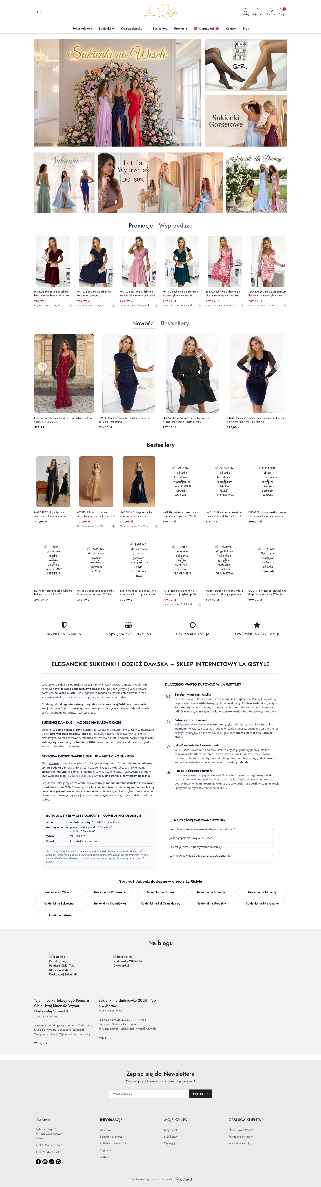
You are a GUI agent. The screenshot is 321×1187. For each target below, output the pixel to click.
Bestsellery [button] (175, 323)
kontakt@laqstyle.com (49, 1145)
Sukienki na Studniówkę (109, 903)
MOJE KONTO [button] (175, 1120)
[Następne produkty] (278, 256)
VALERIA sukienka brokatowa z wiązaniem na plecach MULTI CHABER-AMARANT (180, 514)
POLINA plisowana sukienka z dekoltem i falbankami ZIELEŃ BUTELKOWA (265, 293)
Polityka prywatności (113, 1143)
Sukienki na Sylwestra (59, 903)
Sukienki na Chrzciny (262, 892)
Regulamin (106, 1150)
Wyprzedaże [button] (175, 225)
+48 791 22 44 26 (47, 1151)
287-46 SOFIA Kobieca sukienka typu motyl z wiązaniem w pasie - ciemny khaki (124, 419)
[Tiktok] (51, 1161)
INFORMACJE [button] (111, 1120)
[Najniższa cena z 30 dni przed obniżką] (113, 306)
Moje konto (171, 1130)
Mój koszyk (171, 1136)
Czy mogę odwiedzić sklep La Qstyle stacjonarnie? (200, 855)
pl (37, 12)
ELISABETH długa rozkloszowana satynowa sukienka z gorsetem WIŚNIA (267, 514)
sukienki (54, 763)
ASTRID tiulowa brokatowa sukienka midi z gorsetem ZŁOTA (96, 514)
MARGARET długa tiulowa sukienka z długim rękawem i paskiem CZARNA (50, 514)
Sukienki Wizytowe (59, 915)
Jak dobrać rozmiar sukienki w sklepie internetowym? (202, 829)
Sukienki (47, 729)
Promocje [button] (141, 225)
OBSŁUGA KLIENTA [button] (244, 1120)
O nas (104, 1156)
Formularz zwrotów (240, 1136)
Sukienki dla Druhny (160, 892)
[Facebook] (38, 1161)
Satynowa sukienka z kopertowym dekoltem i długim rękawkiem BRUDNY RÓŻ (225, 293)
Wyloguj (169, 1143)
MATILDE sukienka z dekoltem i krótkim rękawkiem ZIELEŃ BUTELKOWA (137, 293)
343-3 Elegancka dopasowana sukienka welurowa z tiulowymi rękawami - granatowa (192, 419)
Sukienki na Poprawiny (109, 892)
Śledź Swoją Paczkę (241, 1130)
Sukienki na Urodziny (211, 903)
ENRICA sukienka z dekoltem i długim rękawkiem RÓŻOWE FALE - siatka (180, 293)
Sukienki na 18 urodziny (262, 903)
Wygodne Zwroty (239, 1143)
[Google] (58, 1161)
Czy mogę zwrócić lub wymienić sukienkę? (196, 847)
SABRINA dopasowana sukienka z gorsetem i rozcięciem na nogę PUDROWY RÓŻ (139, 592)
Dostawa (105, 1130)
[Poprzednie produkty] (42, 256)
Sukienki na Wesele (58, 892)
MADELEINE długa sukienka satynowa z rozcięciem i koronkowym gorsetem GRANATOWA (136, 514)
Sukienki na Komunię (211, 892)
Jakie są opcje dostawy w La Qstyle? (191, 838)
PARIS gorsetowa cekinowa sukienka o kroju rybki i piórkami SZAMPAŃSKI (181, 592)
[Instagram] (45, 1161)
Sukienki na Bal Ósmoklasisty (160, 903)
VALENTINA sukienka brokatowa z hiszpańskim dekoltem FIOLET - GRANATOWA (224, 514)
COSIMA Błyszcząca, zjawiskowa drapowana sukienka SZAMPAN (267, 592)
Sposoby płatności (111, 1136)
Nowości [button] (143, 323)
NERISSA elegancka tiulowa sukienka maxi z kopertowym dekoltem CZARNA (252, 419)
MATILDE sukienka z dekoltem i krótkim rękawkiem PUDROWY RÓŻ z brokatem (94, 293)
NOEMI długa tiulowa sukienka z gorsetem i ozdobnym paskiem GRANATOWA (224, 592)
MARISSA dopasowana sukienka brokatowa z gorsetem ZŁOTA (95, 592)
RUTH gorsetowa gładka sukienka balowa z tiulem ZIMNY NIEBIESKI (53, 592)
